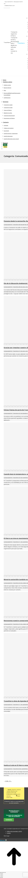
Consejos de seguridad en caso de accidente (14, 815)
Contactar (9, 819)
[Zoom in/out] (5, 872)
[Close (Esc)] (0, 872)
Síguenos (13, 796)
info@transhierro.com (10, 5)
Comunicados (7, 224)
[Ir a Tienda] (14, 870)
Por (15, 224)
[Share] (2, 872)
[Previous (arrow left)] (0, 875)
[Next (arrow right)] (2, 875)
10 (9, 781)
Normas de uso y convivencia (14, 811)
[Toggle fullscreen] (3, 872)
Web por (2, 840)
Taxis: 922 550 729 (9, 1)
